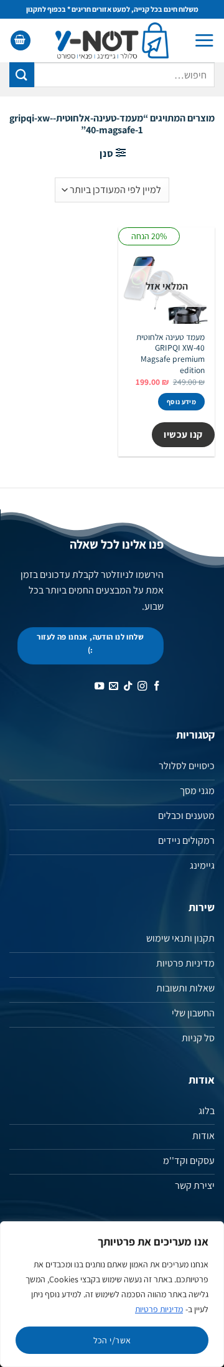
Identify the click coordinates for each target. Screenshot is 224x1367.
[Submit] (21, 74)
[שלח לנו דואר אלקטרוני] (113, 686)
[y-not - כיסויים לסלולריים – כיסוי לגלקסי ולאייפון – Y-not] (112, 40)
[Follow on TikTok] (127, 686)
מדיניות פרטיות (159, 1309)
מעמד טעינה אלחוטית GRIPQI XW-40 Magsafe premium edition (170, 354)
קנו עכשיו (183, 434)
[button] (204, 40)
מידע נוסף (181, 401)
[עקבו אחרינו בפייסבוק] (156, 686)
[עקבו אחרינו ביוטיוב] (98, 686)
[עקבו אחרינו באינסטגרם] (141, 686)
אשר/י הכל (112, 1340)
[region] (112, 1294)
